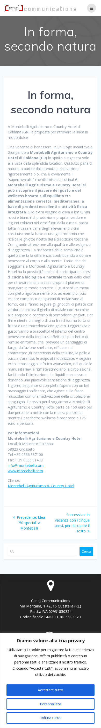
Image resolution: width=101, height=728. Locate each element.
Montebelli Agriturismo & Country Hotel (41, 485)
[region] (50, 680)
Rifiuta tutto (51, 717)
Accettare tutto (50, 689)
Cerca (86, 551)
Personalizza (50, 703)
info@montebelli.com (26, 465)
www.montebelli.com (25, 470)
